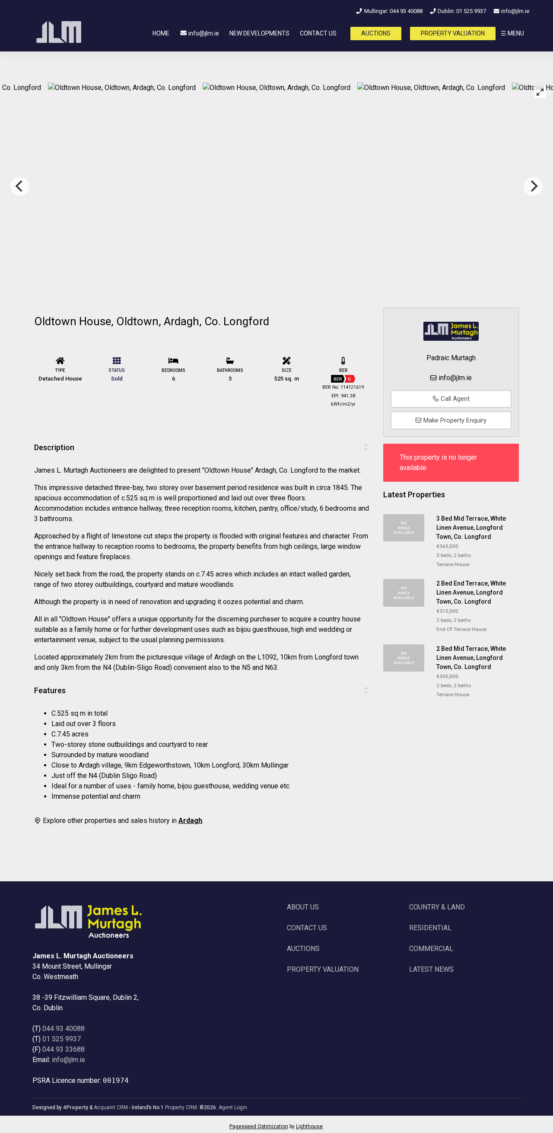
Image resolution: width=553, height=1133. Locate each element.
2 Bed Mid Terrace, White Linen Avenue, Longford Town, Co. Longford (471, 657)
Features (50, 690)
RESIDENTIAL (430, 928)
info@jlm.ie (514, 11)
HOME (161, 33)
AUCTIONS (376, 33)
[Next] (533, 186)
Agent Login (233, 1107)
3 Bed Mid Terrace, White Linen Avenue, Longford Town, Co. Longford (471, 527)
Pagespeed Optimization (258, 1126)
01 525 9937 (61, 1039)
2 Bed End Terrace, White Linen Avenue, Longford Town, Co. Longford (471, 592)
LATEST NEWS (431, 969)
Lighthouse (309, 1126)
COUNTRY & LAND (437, 907)
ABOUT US (303, 907)
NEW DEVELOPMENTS (259, 33)
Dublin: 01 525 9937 (461, 11)
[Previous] (19, 186)
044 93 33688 (63, 1049)
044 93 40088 (63, 1028)
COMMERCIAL (431, 948)
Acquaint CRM (111, 1107)
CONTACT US (318, 33)
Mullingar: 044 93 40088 (392, 11)
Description (54, 447)
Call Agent (454, 399)
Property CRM (181, 1107)
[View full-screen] (540, 92)
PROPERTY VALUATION (453, 33)
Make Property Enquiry (454, 420)
